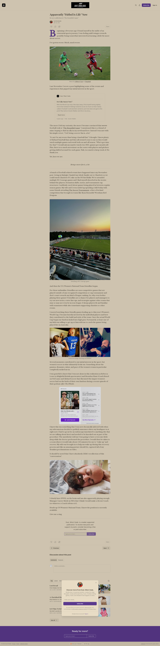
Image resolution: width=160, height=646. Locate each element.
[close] (96, 582)
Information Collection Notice (79, 609)
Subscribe (80, 603)
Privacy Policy (92, 609)
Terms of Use (88, 607)
